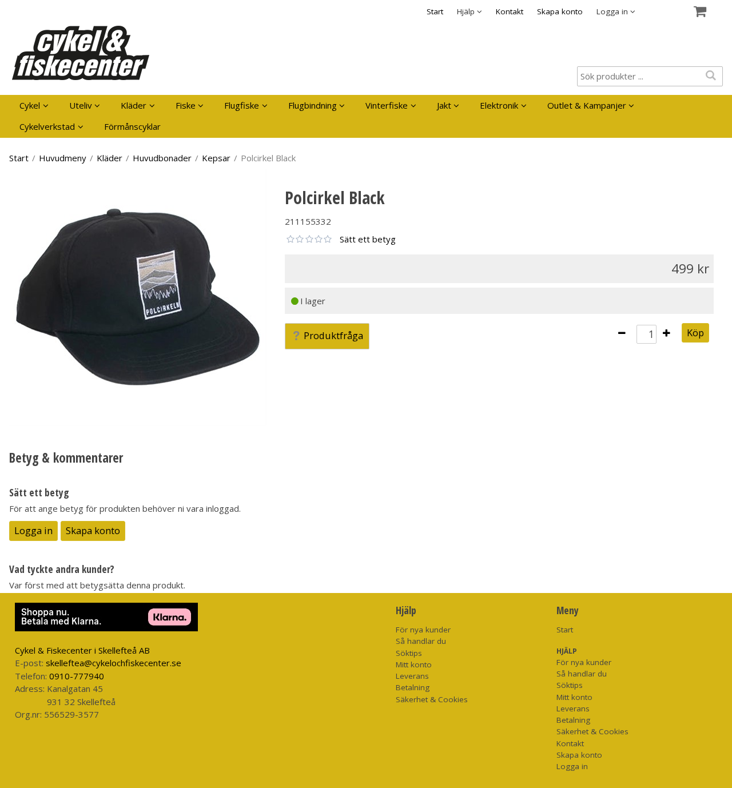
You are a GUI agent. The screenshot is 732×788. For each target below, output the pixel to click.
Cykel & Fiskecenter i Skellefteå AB (82, 650)
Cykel (29, 105)
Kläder (133, 105)
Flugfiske (241, 105)
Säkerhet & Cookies (432, 699)
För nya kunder (423, 629)
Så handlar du (421, 641)
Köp (695, 332)
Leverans (412, 676)
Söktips (409, 653)
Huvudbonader (162, 158)
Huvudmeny (62, 158)
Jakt (444, 105)
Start (435, 11)
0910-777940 (76, 676)
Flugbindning (312, 105)
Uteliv (80, 105)
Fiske (186, 105)
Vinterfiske (386, 105)
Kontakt (509, 11)
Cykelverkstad (47, 126)
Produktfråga (333, 335)
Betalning (412, 687)
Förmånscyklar (132, 126)
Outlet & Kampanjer (586, 105)
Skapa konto (560, 11)
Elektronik (499, 105)
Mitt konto (414, 664)
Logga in (33, 530)
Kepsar (216, 158)
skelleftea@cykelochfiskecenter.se (113, 662)
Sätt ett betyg (368, 239)
